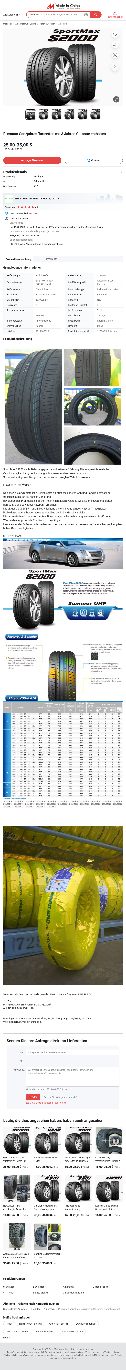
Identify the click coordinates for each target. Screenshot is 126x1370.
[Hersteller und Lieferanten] (63, 5)
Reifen (9, 1323)
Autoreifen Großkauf (72, 1331)
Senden (33, 1097)
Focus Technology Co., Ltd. (60, 1349)
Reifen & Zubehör (47, 23)
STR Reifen (8, 1292)
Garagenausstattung (73, 1292)
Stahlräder (8, 1286)
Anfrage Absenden (32, 160)
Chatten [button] (95, 160)
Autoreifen (62, 23)
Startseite (7, 23)
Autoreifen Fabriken (59, 1323)
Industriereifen (40, 1292)
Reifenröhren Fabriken (30, 1323)
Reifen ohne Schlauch (17, 1331)
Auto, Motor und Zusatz (25, 23)
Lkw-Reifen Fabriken (85, 1323)
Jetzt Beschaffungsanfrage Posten (46, 1102)
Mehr (6, 1337)
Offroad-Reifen (100, 1286)
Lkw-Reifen (38, 1286)
